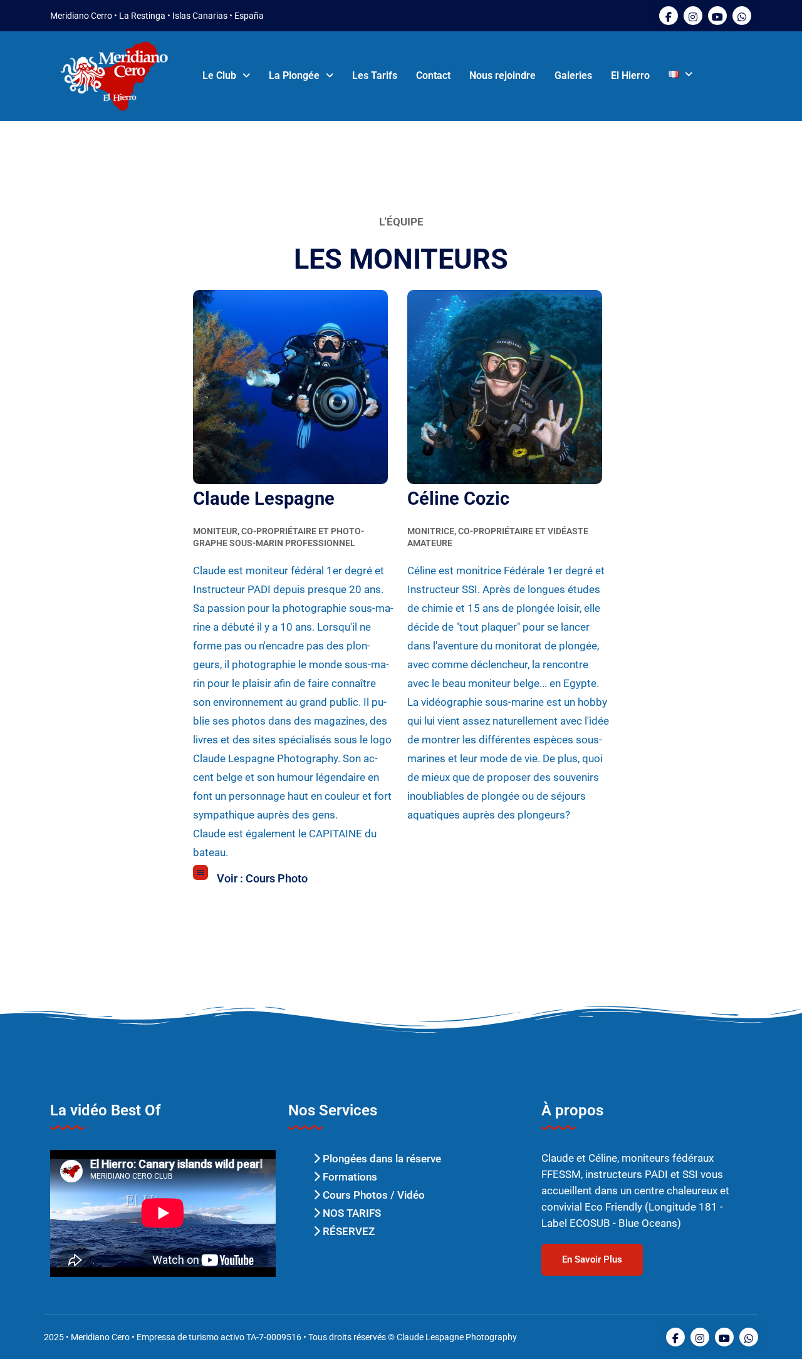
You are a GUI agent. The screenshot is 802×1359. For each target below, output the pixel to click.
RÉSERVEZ (347, 1231)
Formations (348, 1176)
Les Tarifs (374, 75)
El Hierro (630, 75)
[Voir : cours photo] (200, 872)
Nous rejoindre (502, 75)
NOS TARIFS (350, 1213)
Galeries (573, 75)
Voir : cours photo (262, 878)
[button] (226, 75)
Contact (433, 75)
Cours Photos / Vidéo (372, 1195)
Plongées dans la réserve (380, 1158)
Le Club (219, 75)
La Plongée (294, 75)
